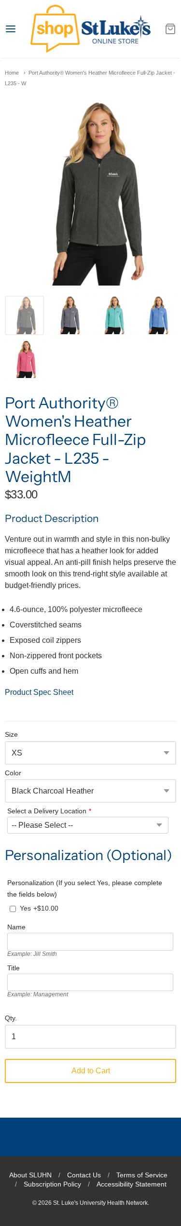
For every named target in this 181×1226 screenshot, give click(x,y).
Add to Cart (90, 1071)
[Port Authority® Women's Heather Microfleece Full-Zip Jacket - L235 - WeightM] (24, 315)
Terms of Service (141, 1175)
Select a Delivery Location (46, 811)
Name (16, 927)
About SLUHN (30, 1175)
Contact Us (84, 1175)
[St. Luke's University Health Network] (90, 29)
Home (12, 73)
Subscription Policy (52, 1184)
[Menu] (17, 29)
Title (13, 968)
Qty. (11, 1018)
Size (11, 734)
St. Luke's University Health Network (100, 1203)
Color (13, 773)
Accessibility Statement (132, 1184)
